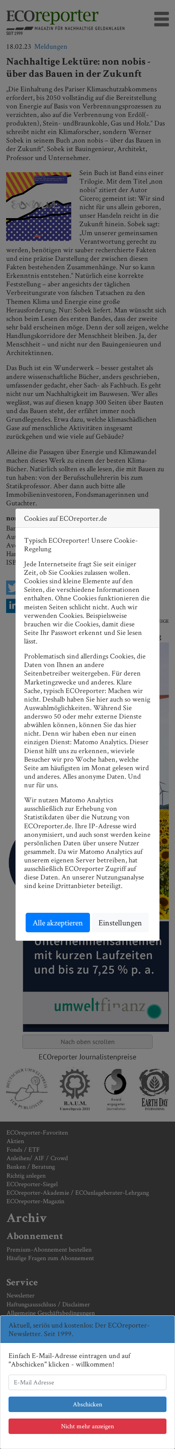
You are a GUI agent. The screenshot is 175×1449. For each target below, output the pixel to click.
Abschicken (87, 1404)
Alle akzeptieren (58, 922)
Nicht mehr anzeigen (87, 1426)
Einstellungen (120, 922)
